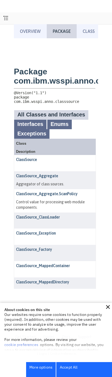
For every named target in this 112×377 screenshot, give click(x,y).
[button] (108, 307)
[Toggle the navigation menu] (6, 18)
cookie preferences (21, 344)
